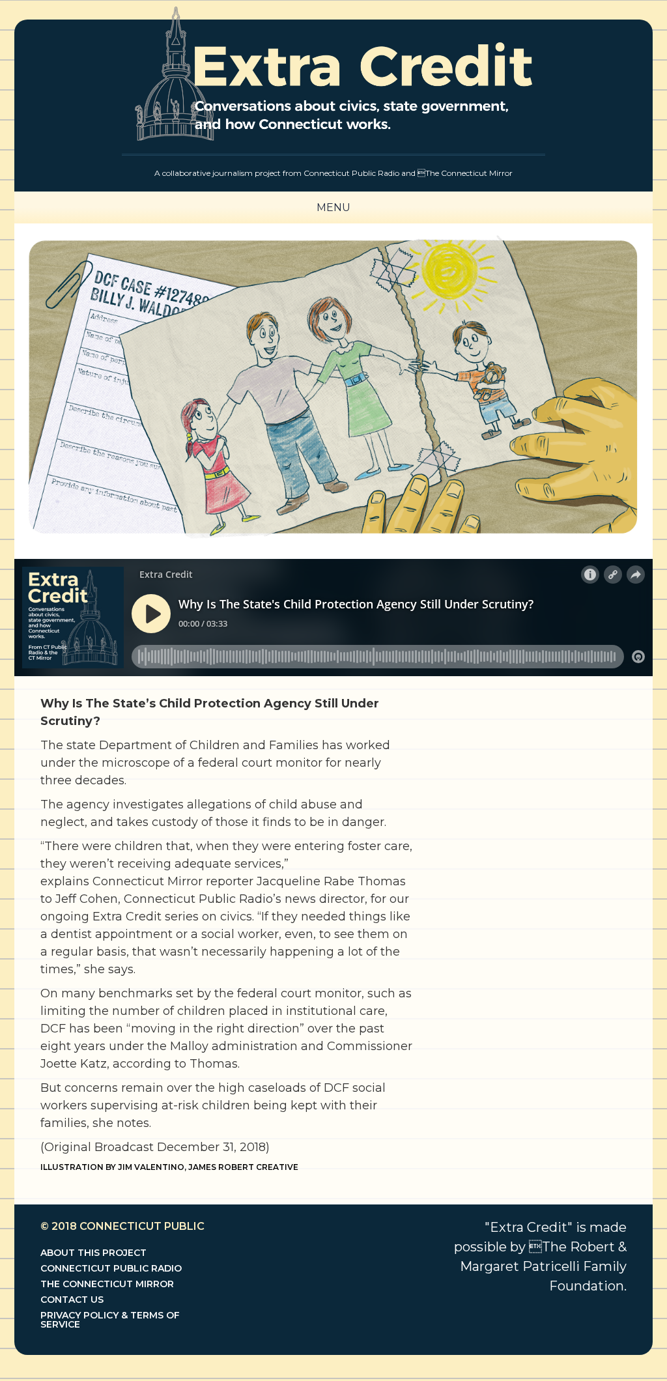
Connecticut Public (142, 1226)
